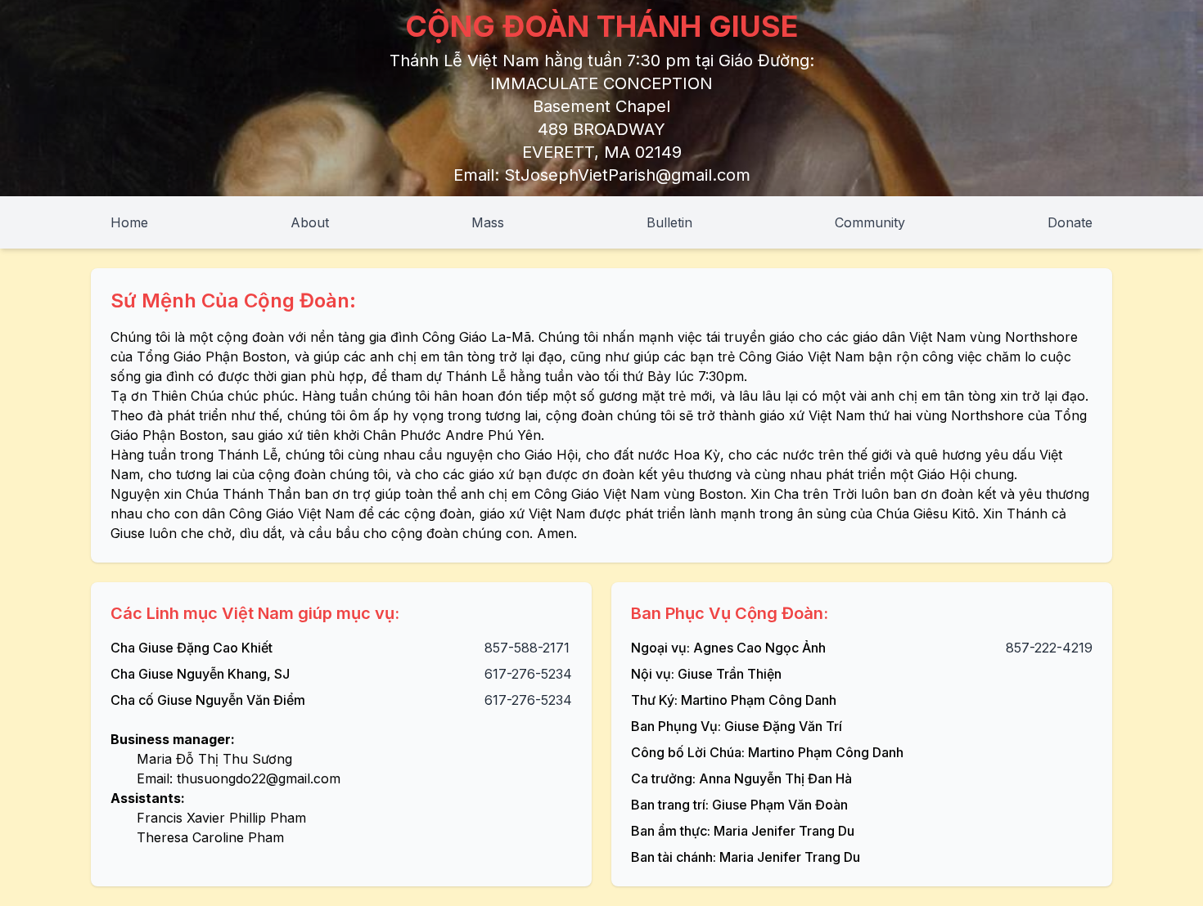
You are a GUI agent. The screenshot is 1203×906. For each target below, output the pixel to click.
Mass (487, 222)
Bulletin (669, 222)
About (310, 222)
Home (129, 222)
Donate (1070, 222)
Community (870, 222)
